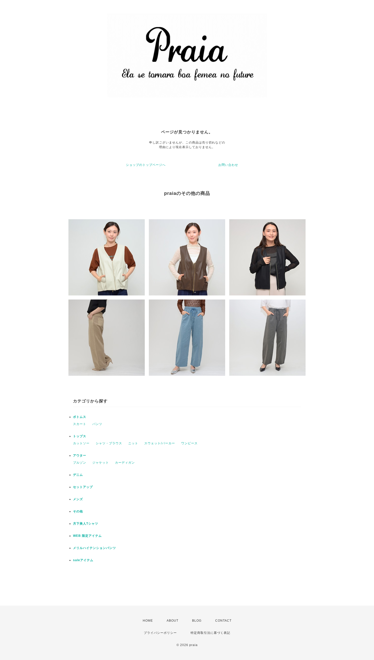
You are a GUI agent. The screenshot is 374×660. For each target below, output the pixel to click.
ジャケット (100, 462)
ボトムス (79, 417)
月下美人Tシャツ (85, 523)
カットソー (81, 443)
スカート (79, 424)
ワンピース (189, 443)
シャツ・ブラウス (109, 443)
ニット (133, 443)
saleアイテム (83, 560)
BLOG (197, 620)
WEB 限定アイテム (87, 536)
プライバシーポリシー (160, 633)
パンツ (97, 424)
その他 (78, 511)
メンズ (78, 499)
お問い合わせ (228, 165)
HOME (148, 620)
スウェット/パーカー (159, 443)
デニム (78, 475)
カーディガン (125, 462)
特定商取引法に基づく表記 (210, 633)
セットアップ (83, 487)
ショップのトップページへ (146, 165)
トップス (79, 436)
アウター (79, 455)
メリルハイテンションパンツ (94, 548)
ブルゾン (79, 462)
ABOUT (172, 620)
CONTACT (223, 620)
